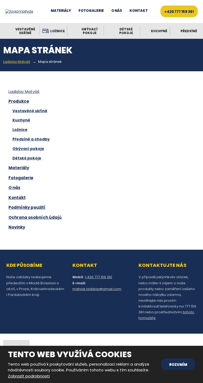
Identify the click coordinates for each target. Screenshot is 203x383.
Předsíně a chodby (31, 139)
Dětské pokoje (126, 31)
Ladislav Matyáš (23, 91)
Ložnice (57, 31)
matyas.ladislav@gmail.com (96, 288)
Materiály (61, 10)
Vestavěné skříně (25, 31)
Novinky (16, 227)
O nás (116, 10)
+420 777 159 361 (179, 11)
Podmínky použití (26, 207)
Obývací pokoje (89, 31)
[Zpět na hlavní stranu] (21, 11)
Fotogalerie (91, 10)
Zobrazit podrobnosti (29, 376)
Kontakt (139, 10)
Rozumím (178, 364)
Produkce (18, 101)
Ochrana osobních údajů (35, 217)
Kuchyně (159, 31)
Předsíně (189, 31)
